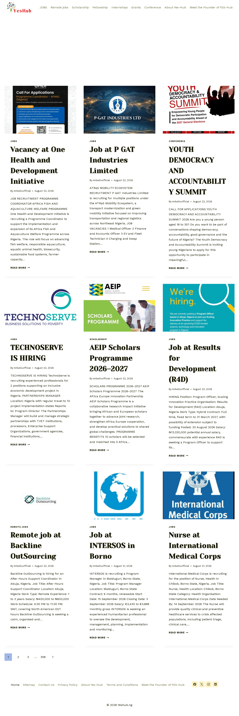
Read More (20, 267)
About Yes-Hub (175, 7)
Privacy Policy (67, 685)
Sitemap (29, 685)
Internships (119, 7)
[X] (202, 684)
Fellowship (100, 7)
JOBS (43, 7)
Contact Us (46, 685)
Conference (152, 7)
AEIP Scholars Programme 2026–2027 (115, 358)
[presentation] (40, 110)
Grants (136, 7)
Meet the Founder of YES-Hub (211, 7)
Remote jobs (59, 7)
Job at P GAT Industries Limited (112, 160)
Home (15, 685)
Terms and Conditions (122, 685)
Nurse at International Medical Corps (195, 545)
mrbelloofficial (22, 190)
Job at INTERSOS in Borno (112, 545)
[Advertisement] (119, 43)
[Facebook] (195, 684)
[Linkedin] (215, 684)
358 (43, 657)
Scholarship (80, 7)
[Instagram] (209, 684)
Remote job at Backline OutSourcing (35, 545)
